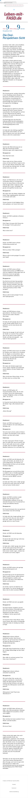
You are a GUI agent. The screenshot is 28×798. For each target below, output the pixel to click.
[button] (0, 1)
